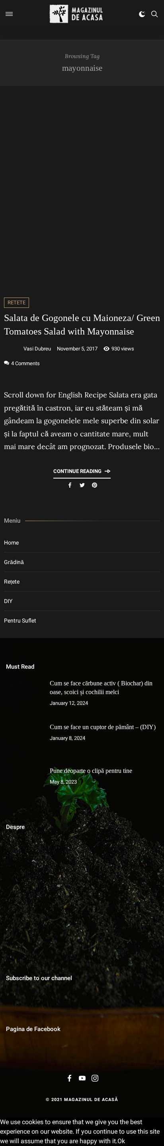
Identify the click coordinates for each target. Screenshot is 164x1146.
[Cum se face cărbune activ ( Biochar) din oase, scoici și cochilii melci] (24, 697)
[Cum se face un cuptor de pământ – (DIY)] (24, 741)
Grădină (14, 562)
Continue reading (77, 471)
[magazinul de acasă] (76, 13)
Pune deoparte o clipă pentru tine (91, 770)
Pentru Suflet (20, 620)
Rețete (12, 581)
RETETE (16, 302)
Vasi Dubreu (37, 349)
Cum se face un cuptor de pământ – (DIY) (103, 727)
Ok (121, 1141)
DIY (8, 601)
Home (11, 542)
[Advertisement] (82, 192)
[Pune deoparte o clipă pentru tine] (24, 784)
